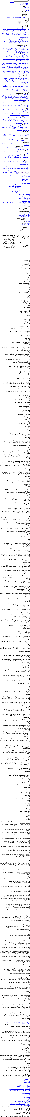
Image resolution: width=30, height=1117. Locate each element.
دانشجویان (26, 8)
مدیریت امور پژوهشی (11, 63)
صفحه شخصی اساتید (23, 102)
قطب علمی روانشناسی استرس (21, 139)
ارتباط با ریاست (25, 12)
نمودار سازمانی (12, 168)
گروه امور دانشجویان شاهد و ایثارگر (15, 35)
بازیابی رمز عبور (25, 23)
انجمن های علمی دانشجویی (22, 80)
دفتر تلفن (11, 2)
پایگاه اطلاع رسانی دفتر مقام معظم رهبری (19, 1089)
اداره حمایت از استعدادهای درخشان (13, 59)
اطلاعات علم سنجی (25, 212)
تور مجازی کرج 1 (13, 172)
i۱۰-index (27, 223)
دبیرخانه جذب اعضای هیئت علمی (21, 40)
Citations (28, 219)
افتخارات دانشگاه (21, 168)
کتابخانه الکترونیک (16, 147)
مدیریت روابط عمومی (23, 30)
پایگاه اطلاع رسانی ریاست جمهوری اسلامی (19, 1090)
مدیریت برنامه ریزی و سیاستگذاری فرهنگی (14, 78)
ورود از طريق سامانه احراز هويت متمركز (15, 17)
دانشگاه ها (27, 1079)
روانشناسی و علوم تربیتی (12, 86)
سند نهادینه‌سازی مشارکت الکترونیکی (19, 175)
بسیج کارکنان (18, 52)
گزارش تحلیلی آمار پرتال (24, 1098)
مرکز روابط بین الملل (18, 34)
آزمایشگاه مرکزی (11, 68)
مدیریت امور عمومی (16, 48)
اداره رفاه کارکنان (9, 50)
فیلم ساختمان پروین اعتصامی (20, 173)
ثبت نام (18, 23)
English (20, 205)
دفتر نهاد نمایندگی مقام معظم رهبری (12, 29)
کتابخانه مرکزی (25, 147)
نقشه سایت (27, 1094)
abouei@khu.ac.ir (25, 216)
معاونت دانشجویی (24, 71)
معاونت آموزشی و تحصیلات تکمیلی (20, 55)
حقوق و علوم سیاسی (23, 86)
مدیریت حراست (14, 30)
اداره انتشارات (19, 68)
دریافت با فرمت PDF (23, 205)
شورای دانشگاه (25, 29)
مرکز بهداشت (6, 72)
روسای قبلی (10, 166)
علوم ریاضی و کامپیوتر (15, 87)
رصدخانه (26, 136)
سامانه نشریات (11, 151)
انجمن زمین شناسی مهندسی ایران (20, 109)
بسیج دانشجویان (25, 82)
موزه (11, 147)
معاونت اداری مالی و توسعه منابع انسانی (19, 46)
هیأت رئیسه (7, 27)
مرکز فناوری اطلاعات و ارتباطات (20, 117)
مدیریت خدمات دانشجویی (13, 71)
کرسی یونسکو (6, 135)
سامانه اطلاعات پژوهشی (10, 113)
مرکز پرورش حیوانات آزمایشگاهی (17, 121)
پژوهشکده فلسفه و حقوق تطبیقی (18, 128)
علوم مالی (14, 89)
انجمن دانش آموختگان (8, 79)
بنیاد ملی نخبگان (26, 1083)
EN (24, 3)
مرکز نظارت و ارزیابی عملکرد (9, 31)
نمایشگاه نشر (27, 1097)
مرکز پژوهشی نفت (13, 120)
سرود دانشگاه (21, 172)
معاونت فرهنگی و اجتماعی (22, 76)
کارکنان (27, 10)
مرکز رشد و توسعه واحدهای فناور (17, 65)
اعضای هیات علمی (24, 171)
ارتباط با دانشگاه (26, 1093)
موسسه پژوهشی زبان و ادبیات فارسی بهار (18, 132)
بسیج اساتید (12, 80)
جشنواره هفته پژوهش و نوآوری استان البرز (18, 143)
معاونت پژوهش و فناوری (22, 63)
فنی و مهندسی (8, 89)
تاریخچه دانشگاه (25, 166)
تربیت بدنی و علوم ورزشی (8, 85)
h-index (28, 221)
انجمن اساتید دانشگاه (13, 102)
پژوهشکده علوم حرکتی (14, 126)
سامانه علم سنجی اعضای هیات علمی (19, 115)
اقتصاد (16, 85)
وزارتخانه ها (27, 1080)
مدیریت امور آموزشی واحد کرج (9, 56)
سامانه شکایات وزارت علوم (23, 1086)
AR (28, 3)
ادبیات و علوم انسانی (24, 85)
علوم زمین (26, 89)
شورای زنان (26, 79)
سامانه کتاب (18, 151)
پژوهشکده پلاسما (24, 126)
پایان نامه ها (21, 149)
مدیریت (23, 90)
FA (26, 3)
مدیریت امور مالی (10, 49)
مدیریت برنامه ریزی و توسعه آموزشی (19, 57)
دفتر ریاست (19, 27)
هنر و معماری (18, 90)
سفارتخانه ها (27, 1082)
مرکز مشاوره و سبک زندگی (16, 72)
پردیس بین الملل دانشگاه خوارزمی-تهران (19, 105)
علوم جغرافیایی (25, 87)
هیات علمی (26, 7)
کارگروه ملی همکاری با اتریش (10, 161)
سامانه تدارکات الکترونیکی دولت (22, 1087)
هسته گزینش (25, 33)
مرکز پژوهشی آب (23, 120)
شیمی (4, 86)
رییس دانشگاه (25, 27)
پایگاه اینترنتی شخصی (24, 215)
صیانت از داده (26, 1095)
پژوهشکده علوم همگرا (16, 127)
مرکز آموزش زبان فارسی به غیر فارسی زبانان (17, 162)
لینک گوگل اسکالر (25, 224)
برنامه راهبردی (17, 166)
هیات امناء (13, 27)
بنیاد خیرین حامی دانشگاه (13, 171)
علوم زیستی (20, 89)
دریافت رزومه (26, 214)
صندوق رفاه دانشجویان (23, 74)
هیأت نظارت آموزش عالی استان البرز (17, 42)
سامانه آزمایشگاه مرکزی (13, 156)
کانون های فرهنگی (18, 79)
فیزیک (27, 90)
